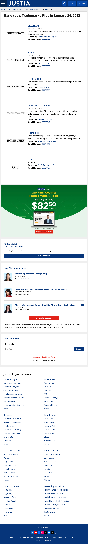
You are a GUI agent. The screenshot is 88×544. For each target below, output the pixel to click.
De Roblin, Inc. (44, 63)
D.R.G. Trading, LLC (46, 165)
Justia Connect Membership (56, 490)
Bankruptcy (49, 383)
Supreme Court (10, 465)
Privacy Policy (71, 537)
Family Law (48, 401)
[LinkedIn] (32, 532)
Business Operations (12, 422)
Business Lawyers (11, 386)
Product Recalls (9, 501)
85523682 (46, 90)
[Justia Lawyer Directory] (55, 532)
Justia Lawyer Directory (54, 493)
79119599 (46, 39)
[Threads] (45, 532)
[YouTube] (35, 532)
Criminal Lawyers (10, 390)
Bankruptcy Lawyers (12, 383)
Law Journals (49, 433)
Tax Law (7, 440)
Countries (7, 512)
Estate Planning (51, 397)
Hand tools (33, 9)
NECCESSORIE (35, 78)
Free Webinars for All (15, 268)
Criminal (47, 386)
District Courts (9, 472)
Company (39, 537)
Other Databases (12, 486)
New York (48, 472)
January (47, 9)
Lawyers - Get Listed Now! (44, 357)
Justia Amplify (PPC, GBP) (54, 504)
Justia (3, 9)
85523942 (46, 122)
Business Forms (10, 497)
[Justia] (19, 3)
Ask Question (44, 255)
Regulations (8, 461)
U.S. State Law (51, 450)
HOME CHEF (34, 133)
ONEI (30, 159)
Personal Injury (50, 405)
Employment (8, 426)
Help (46, 537)
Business (7, 415)
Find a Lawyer (11, 338)
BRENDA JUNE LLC (46, 87)
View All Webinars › (44, 318)
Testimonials (49, 512)
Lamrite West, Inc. (45, 119)
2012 (40, 9)
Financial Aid (49, 426)
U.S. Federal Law (11, 450)
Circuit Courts (9, 469)
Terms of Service (57, 537)
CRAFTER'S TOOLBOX (39, 105)
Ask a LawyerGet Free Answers (13, 245)
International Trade (11, 433)
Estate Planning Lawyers (14, 397)
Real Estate (8, 437)
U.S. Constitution (10, 454)
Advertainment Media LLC (49, 141)
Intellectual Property (12, 429)
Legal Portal (28, 537)
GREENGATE (34, 25)
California (48, 465)
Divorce (47, 390)
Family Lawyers (9, 401)
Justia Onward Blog (52, 508)
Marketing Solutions (54, 486)
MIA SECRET (34, 52)
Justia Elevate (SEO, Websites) (56, 501)
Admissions (49, 422)
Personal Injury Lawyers (13, 405)
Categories (23, 9)
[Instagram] (42, 532)
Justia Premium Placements (55, 497)
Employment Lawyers (12, 394)
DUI (45, 394)
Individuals (49, 379)
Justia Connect (15, 537)
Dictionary (48, 418)
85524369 (46, 144)
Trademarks (12, 9)
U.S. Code (7, 458)
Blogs (46, 437)
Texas (46, 476)
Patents (6, 504)
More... (6, 408)
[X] (52, 532)
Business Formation (12, 418)
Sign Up (81, 3)
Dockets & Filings (10, 476)
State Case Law (50, 461)
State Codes (49, 458)
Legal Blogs (8, 493)
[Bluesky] (49, 532)
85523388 (46, 66)
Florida (47, 469)
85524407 (46, 168)
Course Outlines (51, 429)
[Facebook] (39, 532)
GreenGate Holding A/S (48, 36)
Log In (72, 3)
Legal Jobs (7, 490)
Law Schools (50, 415)
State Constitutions (52, 454)
